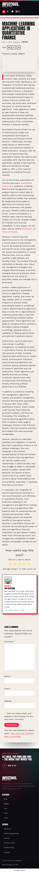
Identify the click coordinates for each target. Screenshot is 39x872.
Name (7, 676)
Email (7, 689)
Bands (6, 804)
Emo (5, 799)
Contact (7, 852)
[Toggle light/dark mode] (12, 11)
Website (7, 701)
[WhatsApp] (19, 47)
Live (5, 808)
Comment (9, 642)
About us (7, 829)
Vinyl (6, 813)
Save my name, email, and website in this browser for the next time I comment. (18, 716)
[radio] (10, 564)
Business (16, 42)
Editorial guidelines (11, 833)
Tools (6, 818)
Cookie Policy (9, 847)
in (9, 47)
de (7, 12)
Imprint (7, 838)
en (3, 12)
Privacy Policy (9, 843)
